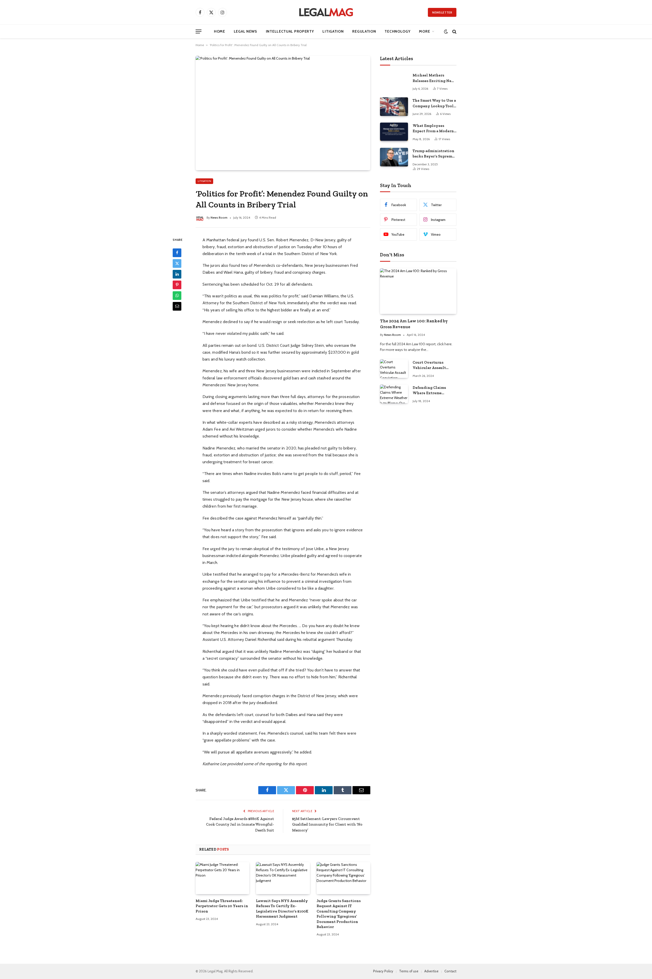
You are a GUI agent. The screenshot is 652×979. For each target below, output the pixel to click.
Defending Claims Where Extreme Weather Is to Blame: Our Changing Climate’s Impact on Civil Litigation (432, 390)
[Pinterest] (177, 284)
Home (219, 31)
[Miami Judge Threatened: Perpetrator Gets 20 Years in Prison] (222, 878)
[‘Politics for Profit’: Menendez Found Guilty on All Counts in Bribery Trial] (283, 113)
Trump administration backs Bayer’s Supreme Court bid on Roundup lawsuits (433, 154)
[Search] (453, 31)
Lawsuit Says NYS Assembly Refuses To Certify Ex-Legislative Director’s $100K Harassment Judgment (282, 908)
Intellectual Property (290, 31)
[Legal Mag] (326, 12)
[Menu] (198, 31)
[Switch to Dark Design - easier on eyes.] (446, 31)
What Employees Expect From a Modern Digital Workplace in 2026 (433, 128)
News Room (219, 217)
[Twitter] (177, 263)
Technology (397, 31)
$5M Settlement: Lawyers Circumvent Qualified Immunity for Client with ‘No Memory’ (327, 824)
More (424, 31)
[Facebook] (177, 252)
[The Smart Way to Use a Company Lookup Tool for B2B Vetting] (394, 106)
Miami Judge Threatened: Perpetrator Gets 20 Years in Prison (222, 906)
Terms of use (408, 971)
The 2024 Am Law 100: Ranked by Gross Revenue (414, 323)
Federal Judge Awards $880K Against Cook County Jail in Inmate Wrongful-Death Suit (240, 824)
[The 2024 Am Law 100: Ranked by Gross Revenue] (418, 291)
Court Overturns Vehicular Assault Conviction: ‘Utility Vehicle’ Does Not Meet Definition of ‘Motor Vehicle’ (434, 365)
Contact (450, 971)
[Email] (177, 306)
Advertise (431, 971)
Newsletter (442, 12)
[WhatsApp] (177, 295)
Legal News (245, 31)
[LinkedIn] (177, 274)
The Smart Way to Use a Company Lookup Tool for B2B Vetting (434, 103)
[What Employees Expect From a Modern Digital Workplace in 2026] (394, 132)
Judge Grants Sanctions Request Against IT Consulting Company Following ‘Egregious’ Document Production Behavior (339, 913)
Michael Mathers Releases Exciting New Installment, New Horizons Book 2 (434, 78)
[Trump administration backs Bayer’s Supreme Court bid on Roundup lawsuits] (394, 157)
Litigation (333, 31)
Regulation (364, 31)
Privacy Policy (383, 971)
